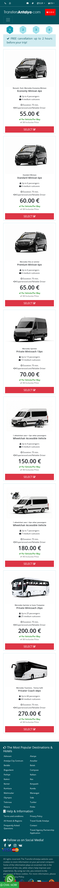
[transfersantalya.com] (22, 12)
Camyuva (34, 770)
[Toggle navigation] (8, 19)
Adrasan (7, 756)
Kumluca (8, 788)
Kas (31, 779)
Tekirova (8, 802)
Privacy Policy (36, 816)
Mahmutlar (9, 793)
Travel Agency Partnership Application (42, 831)
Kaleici (7, 779)
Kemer (7, 783)
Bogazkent (8, 770)
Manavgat (34, 793)
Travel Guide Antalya (39, 820)
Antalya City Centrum (13, 760)
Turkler (33, 802)
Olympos (8, 797)
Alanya (33, 756)
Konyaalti (34, 783)
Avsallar (33, 760)
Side (32, 797)
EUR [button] (41, 3)
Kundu (33, 788)
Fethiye (7, 774)
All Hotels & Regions (13, 820)
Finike (32, 806)
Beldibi (7, 765)
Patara (7, 806)
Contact (33, 825)
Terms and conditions (13, 816)
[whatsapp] (10, 879)
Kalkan (33, 774)
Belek (32, 765)
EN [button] (51, 3)
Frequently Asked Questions (12, 827)
